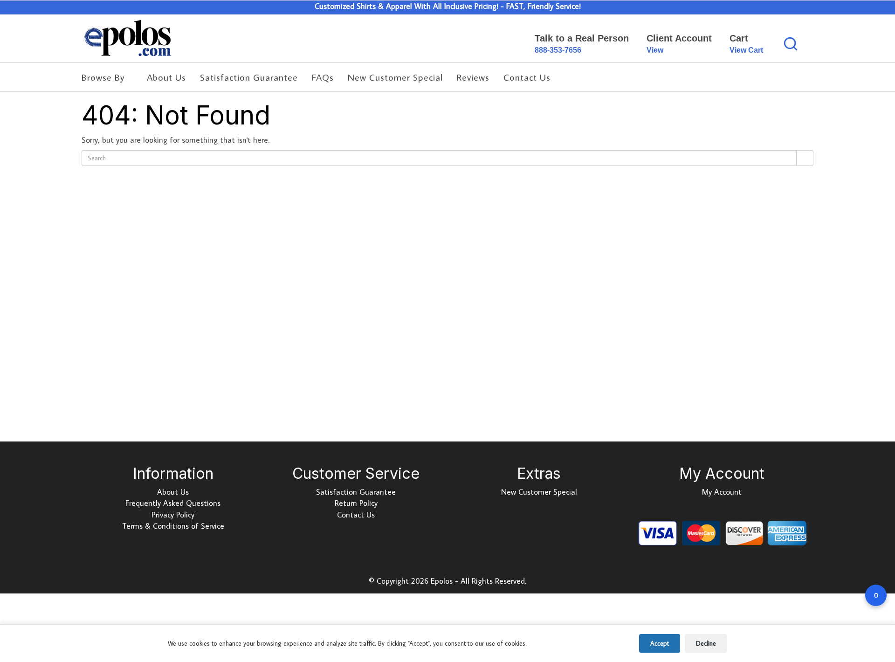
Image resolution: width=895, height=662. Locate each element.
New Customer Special (539, 492)
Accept (659, 643)
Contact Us (356, 515)
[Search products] (790, 43)
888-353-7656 (558, 50)
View (655, 50)
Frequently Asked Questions (172, 503)
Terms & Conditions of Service (173, 526)
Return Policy (356, 503)
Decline (706, 643)
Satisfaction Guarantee (356, 492)
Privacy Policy (172, 515)
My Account (722, 492)
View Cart (746, 50)
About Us (173, 492)
